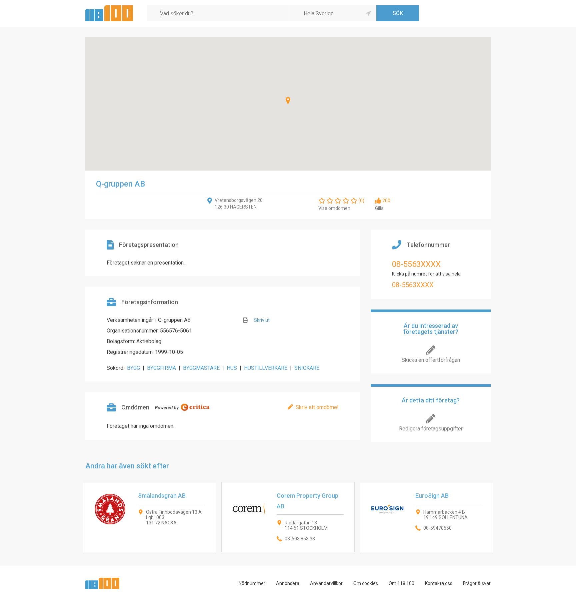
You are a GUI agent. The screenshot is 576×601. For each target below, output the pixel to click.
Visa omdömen (334, 208)
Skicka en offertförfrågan (431, 360)
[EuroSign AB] (426, 517)
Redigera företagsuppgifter (431, 428)
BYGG (133, 368)
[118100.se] (109, 8)
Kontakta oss (438, 583)
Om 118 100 (401, 583)
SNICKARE (306, 368)
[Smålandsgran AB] (149, 517)
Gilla (379, 208)
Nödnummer (252, 583)
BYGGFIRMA (161, 368)
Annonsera (287, 583)
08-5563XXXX (416, 264)
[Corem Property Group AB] (288, 517)
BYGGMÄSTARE (201, 368)
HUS (232, 368)
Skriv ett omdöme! (317, 407)
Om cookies (365, 583)
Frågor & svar (477, 583)
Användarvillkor (326, 583)
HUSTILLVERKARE (265, 368)
